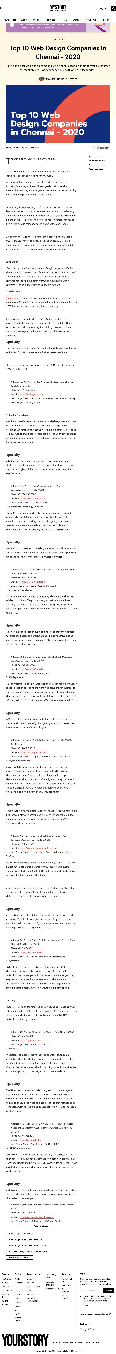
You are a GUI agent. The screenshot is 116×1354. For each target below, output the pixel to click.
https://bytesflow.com (30, 1040)
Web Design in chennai (20, 1234)
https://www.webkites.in (31, 1140)
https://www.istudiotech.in (32, 498)
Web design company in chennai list (26, 1245)
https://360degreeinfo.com (33, 752)
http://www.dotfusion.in (31, 669)
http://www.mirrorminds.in (32, 581)
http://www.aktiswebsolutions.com (36, 1217)
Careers (65, 1343)
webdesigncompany (18, 1257)
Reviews (57, 39)
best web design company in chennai (27, 1251)
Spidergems (13, 297)
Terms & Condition (91, 1343)
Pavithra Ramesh (55, 79)
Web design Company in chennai (24, 1240)
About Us (56, 1343)
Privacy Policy (76, 1343)
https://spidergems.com (31, 394)
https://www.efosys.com (31, 952)
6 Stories (72, 78)
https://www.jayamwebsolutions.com (38, 848)
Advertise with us (41, 1226)
